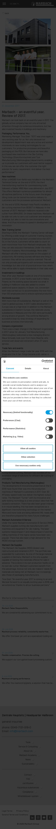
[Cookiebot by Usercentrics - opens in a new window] (41, 361)
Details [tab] (28, 368)
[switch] (49, 420)
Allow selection (28, 457)
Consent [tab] (10, 368)
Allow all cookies (28, 448)
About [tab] (46, 368)
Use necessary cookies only (28, 465)
